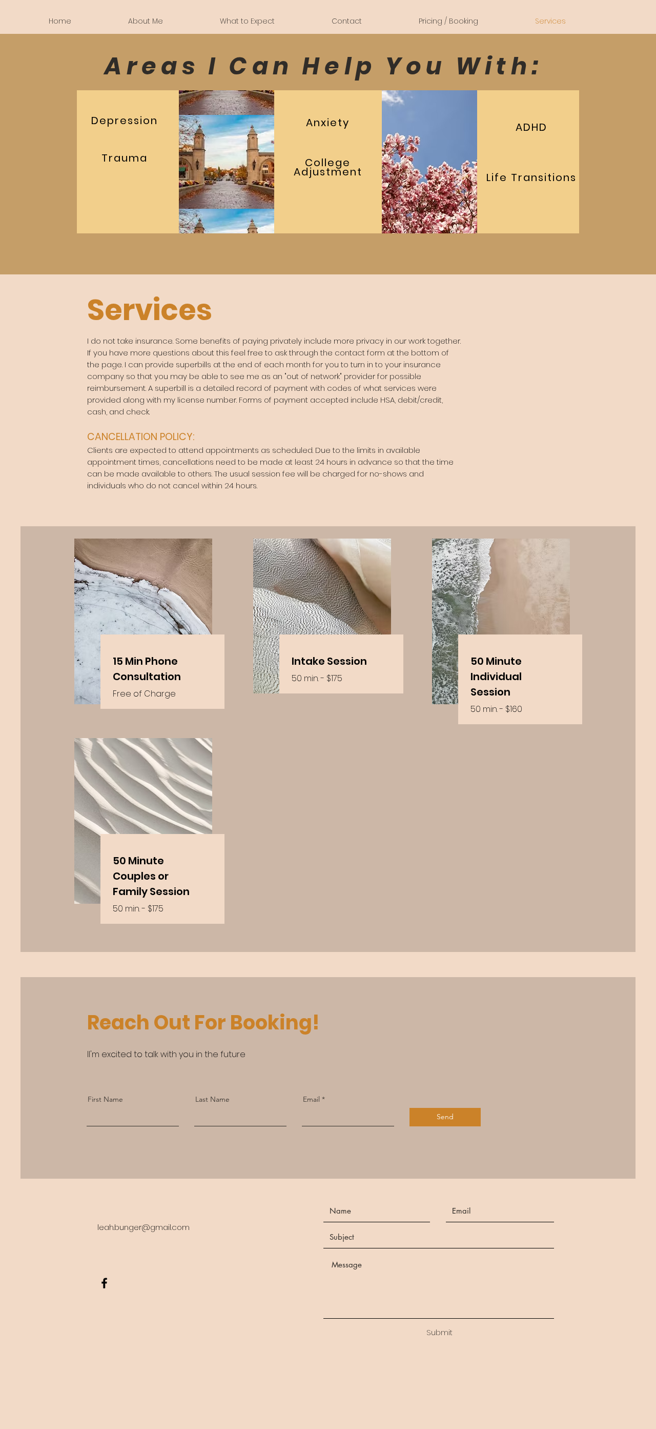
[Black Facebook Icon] (104, 1283)
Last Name (212, 1099)
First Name (105, 1099)
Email (311, 1099)
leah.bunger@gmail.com (143, 1227)
